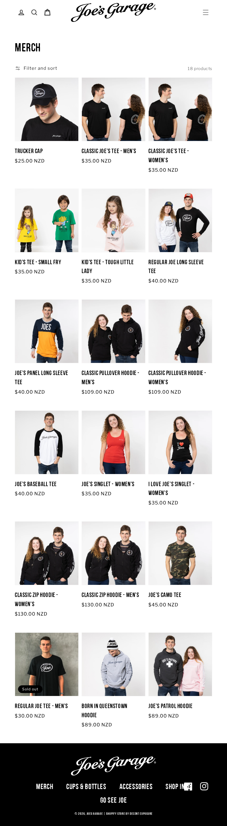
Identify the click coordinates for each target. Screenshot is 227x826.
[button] (205, 12)
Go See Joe (113, 800)
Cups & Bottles (86, 786)
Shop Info (178, 786)
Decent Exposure (141, 813)
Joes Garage (95, 813)
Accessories (136, 786)
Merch (44, 786)
